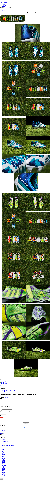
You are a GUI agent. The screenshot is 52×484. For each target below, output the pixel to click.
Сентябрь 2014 (4, 465)
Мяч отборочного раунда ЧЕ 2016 (11, 446)
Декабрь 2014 (3, 463)
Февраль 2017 (3, 454)
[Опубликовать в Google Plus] (4, 382)
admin (7, 13)
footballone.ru (50, 378)
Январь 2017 (3, 455)
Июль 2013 (3, 472)
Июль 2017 (3, 451)
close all (4, 433)
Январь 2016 (3, 462)
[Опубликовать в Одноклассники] (4, 384)
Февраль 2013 (3, 475)
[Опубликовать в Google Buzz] (4, 381)
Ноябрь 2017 (3, 449)
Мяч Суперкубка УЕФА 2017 (5, 441)
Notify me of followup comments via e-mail (6, 406)
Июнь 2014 (3, 466)
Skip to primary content (4, 2)
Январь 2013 (3, 476)
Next (4, 10)
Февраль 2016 (3, 461)
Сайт (1, 410)
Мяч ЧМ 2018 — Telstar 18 (5, 439)
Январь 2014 (3, 469)
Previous (1, 10)
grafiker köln (3, 446)
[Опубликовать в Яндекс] (0, 385)
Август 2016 (3, 457)
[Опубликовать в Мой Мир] (3, 383)
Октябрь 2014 (3, 464)
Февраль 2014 (3, 468)
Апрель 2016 (3, 460)
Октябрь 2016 (3, 456)
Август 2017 (3, 450)
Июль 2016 (3, 458)
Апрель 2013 (3, 474)
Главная (3, 4)
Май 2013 (3, 473)
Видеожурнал (4, 5)
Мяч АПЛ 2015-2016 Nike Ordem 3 (6, 440)
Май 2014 (3, 467)
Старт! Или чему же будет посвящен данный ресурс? (9, 390)
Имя (1, 407)
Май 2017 (3, 452)
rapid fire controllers (6, 397)
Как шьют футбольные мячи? (5, 391)
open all (1, 433)
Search (1, 7)
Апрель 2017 (3, 453)
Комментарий (2, 405)
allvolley (3, 445)
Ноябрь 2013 (3, 470)
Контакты (3, 6)
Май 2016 (3, 459)
